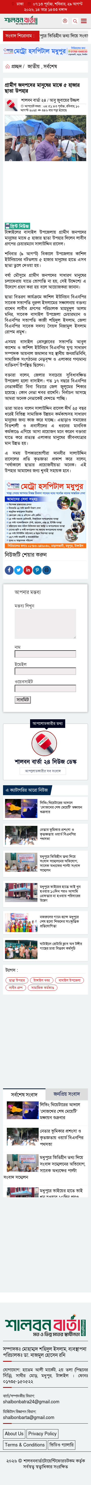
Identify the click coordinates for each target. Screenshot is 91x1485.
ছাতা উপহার (17, 980)
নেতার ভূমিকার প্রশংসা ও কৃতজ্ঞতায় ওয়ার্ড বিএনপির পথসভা (58, 834)
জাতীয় (34, 66)
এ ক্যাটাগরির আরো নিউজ (27, 790)
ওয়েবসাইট (24, 682)
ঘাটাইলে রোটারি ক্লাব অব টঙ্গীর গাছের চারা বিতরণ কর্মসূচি (61, 946)
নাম (17, 647)
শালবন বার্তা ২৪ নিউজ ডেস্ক (45, 762)
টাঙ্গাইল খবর (42, 980)
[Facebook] (9, 570)
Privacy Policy (42, 1434)
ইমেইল (21, 665)
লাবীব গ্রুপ (15, 987)
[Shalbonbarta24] (45, 1325)
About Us (14, 1434)
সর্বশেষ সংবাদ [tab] (24, 1095)
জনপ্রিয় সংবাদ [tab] (67, 1094)
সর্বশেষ (50, 66)
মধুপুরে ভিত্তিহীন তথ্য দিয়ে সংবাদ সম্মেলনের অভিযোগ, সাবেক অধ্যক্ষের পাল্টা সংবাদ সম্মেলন (60, 863)
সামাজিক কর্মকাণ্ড (42, 987)
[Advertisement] (45, 191)
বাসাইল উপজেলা (69, 980)
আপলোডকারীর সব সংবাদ (43, 771)
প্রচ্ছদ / (17, 66)
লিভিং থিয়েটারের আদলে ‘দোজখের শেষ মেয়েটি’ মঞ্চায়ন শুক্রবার (61, 807)
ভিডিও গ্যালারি (62, 1445)
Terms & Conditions (25, 1445)
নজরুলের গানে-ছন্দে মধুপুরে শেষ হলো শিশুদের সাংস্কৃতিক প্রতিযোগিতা (59, 921)
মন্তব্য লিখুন (24, 606)
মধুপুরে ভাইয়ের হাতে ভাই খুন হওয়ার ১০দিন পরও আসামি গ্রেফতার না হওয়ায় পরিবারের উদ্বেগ (60, 893)
